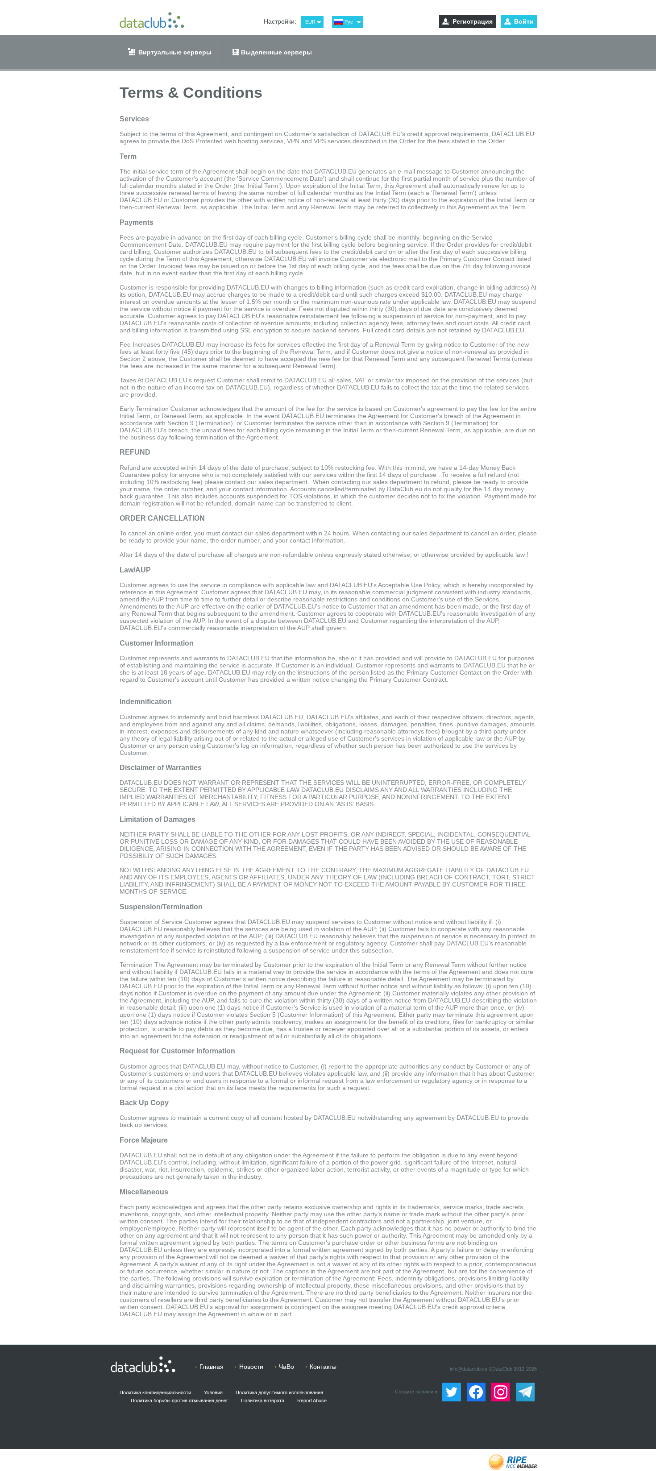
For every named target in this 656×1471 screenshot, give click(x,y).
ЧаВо (286, 1366)
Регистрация (473, 21)
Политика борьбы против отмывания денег (179, 1400)
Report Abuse (312, 1400)
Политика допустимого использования (279, 1392)
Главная (211, 1366)
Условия (213, 1392)
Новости (251, 1366)
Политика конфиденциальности (155, 1392)
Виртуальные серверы (175, 52)
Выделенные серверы (276, 52)
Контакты (323, 1366)
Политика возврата (262, 1400)
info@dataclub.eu (468, 1369)
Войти (524, 21)
